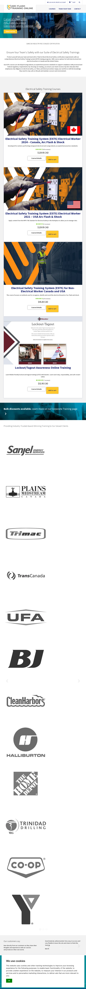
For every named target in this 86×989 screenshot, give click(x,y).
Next (79, 680)
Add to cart (52, 159)
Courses (52, 9)
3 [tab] (46, 929)
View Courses (10, 31)
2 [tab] (43, 929)
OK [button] (9, 981)
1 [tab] (40, 929)
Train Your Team (65, 9)
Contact (77, 9)
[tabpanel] (44, 680)
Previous (7, 680)
